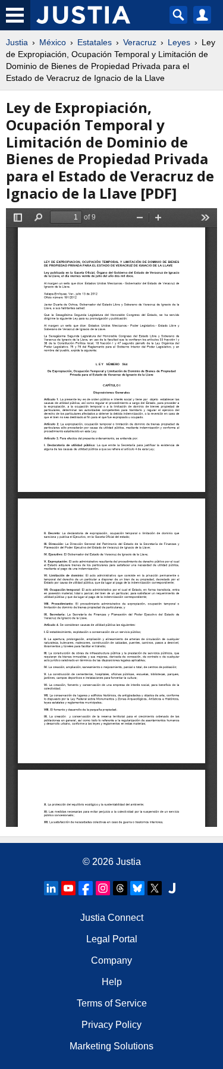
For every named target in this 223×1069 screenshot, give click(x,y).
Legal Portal (111, 939)
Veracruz (139, 42)
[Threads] (120, 888)
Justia (17, 42)
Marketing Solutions (111, 1046)
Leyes (179, 42)
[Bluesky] (137, 888)
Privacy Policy (111, 1025)
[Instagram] (103, 888)
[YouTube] (68, 888)
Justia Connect (111, 918)
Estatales (94, 42)
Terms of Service (112, 1003)
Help (112, 982)
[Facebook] (85, 888)
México (52, 42)
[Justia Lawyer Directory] (172, 888)
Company (111, 960)
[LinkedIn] (51, 888)
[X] (154, 888)
